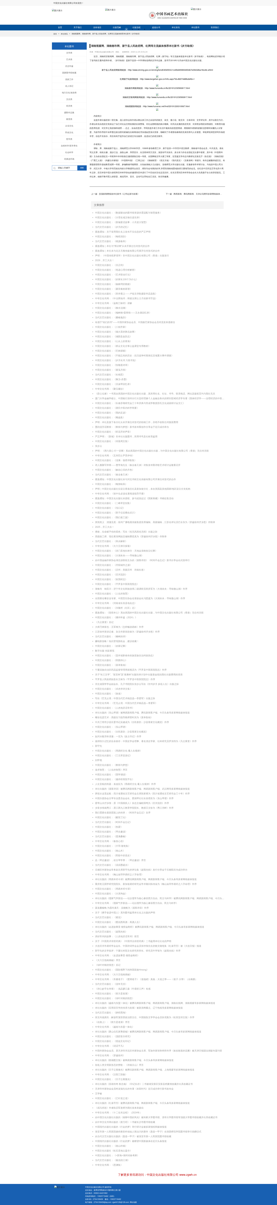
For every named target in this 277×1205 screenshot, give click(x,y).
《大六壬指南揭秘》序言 (107, 960)
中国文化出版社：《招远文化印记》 (113, 1041)
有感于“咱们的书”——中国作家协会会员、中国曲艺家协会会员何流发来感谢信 (135, 322)
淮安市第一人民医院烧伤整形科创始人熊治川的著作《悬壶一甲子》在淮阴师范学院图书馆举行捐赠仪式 (148, 1131)
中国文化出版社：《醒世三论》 (111, 817)
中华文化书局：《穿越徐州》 (110, 1055)
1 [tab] (126, 29)
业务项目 (97, 27)
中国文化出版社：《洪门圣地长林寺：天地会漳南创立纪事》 (126, 551)
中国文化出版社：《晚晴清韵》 (111, 236)
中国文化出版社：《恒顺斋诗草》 (112, 365)
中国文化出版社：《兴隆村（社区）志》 (116, 608)
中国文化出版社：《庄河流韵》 (111, 574)
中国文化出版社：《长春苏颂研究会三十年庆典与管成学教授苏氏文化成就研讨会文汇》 (140, 403)
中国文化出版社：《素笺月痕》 (111, 370)
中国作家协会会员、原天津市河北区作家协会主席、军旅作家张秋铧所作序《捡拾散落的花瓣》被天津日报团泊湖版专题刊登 (158, 1050)
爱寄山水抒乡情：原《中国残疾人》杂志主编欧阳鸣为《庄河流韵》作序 (132, 803)
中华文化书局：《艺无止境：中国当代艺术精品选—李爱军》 (126, 703)
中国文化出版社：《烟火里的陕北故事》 (116, 332)
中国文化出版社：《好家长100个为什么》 (116, 279)
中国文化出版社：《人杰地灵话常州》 (114, 708)
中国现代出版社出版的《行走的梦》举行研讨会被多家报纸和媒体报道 (131, 1127)
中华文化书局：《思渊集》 (109, 1165)
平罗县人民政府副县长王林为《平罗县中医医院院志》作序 (125, 679)
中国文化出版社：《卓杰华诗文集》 (113, 689)
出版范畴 (117, 27)
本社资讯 (176, 27)
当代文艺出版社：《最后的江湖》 (112, 1160)
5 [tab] (150, 29)
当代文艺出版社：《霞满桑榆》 (111, 836)
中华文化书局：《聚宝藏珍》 (110, 389)
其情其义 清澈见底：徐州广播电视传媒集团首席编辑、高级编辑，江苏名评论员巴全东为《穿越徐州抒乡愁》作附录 (155, 522)
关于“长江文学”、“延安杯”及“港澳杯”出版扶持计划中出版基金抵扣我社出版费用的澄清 (139, 674)
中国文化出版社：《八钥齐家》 (111, 327)
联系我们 (215, 27)
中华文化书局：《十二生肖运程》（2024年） (118, 1112)
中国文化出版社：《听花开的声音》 (113, 432)
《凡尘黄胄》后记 (104, 622)
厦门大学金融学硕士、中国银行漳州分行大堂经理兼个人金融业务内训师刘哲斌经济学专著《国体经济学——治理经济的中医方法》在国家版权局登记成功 (160, 398)
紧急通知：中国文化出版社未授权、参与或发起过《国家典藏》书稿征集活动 (134, 498)
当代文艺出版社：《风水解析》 (111, 541)
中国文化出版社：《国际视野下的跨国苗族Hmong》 (122, 970)
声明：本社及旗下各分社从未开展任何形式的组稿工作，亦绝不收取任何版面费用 (136, 422)
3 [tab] (138, 29)
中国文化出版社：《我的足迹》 (111, 412)
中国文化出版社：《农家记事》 (111, 646)
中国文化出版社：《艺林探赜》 (111, 351)
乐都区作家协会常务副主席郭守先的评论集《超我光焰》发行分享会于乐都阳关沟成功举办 (141, 870)
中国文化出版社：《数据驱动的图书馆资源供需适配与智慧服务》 (128, 213)
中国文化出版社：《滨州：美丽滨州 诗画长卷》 (120, 570)
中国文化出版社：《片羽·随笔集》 (112, 846)
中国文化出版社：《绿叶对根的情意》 (114, 998)
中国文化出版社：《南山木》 (110, 851)
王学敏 (98, 1093)
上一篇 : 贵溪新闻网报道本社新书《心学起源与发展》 (115, 194)
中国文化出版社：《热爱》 (109, 827)
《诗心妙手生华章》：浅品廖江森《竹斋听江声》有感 (122, 989)
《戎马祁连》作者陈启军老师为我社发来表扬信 (119, 1108)
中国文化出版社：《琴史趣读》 (111, 831)
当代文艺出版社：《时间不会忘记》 (113, 822)
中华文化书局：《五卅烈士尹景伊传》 (114, 455)
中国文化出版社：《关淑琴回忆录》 (113, 384)
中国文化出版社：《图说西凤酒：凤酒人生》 (118, 922)
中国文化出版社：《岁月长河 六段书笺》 (116, 360)
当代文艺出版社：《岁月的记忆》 (112, 227)
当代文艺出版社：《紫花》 (109, 917)
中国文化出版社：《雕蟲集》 (110, 417)
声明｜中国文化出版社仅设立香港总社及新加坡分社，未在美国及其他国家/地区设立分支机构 (142, 489)
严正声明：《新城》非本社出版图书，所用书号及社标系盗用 (126, 436)
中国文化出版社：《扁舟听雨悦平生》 (114, 779)
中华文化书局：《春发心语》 (110, 841)
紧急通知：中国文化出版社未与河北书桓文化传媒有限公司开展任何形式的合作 (135, 479)
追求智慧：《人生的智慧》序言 (111, 770)
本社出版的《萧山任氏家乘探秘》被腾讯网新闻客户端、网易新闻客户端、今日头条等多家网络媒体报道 (148, 1031)
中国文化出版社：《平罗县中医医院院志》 (117, 584)
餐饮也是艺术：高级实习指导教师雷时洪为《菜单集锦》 (124, 717)
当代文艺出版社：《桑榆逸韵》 (111, 317)
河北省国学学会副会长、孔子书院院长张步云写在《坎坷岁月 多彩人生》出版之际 (137, 684)
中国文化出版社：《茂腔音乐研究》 (113, 1036)
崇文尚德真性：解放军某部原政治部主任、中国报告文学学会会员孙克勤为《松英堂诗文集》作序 (144, 1017)
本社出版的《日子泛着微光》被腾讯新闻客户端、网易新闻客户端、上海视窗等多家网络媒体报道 (144, 1070)
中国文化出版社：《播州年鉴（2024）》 (116, 617)
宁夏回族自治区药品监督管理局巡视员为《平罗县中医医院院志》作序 (131, 670)
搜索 (82, 168)
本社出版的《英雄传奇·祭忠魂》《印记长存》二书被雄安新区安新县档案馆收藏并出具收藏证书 (144, 1084)
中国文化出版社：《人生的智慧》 (112, 593)
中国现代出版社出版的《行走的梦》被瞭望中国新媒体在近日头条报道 (131, 1141)
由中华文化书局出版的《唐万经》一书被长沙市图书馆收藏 (125, 1122)
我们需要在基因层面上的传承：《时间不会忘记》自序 (122, 812)
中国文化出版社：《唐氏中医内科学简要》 (117, 408)
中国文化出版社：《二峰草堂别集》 (113, 503)
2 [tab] (132, 29)
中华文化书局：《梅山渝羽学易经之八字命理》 (119, 874)
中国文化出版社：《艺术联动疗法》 (113, 274)
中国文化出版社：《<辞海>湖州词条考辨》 (117, 1155)
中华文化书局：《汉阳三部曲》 (111, 1074)
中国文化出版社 (190, 60)
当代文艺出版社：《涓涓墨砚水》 (112, 865)
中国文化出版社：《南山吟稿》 (111, 1146)
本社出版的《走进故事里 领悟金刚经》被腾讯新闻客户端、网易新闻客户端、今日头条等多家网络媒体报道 (149, 927)
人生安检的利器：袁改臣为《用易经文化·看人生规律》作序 (125, 784)
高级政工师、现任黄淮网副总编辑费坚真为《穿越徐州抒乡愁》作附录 (131, 536)
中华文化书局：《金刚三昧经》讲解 (113, 303)
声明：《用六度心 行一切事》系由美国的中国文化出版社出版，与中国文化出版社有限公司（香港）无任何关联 (152, 451)
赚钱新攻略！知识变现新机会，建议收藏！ (117, 641)
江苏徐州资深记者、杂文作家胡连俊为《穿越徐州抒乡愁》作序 (127, 631)
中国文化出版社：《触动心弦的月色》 (114, 470)
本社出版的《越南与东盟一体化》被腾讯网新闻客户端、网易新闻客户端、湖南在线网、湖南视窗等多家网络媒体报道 (155, 1003)
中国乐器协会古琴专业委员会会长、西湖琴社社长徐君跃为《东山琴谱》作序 (134, 798)
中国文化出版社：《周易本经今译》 (113, 889)
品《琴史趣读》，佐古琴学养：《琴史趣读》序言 (120, 860)
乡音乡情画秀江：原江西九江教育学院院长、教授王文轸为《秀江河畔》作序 (134, 808)
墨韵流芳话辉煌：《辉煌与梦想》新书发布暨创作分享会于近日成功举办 (132, 427)
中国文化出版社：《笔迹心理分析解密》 (116, 270)
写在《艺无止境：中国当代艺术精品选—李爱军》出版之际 (125, 698)
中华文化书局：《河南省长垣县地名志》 (116, 603)
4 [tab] (144, 29)
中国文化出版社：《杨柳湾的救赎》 (113, 284)
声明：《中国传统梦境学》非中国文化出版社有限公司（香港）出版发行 (132, 255)
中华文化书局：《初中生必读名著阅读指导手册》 (120, 493)
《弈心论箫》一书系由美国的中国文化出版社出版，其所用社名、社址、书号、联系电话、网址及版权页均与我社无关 (155, 393)
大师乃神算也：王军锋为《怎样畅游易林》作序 (119, 627)
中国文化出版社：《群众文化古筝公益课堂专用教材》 (122, 346)
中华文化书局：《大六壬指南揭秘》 (113, 974)
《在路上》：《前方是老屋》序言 (112, 1022)
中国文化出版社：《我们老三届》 (112, 517)
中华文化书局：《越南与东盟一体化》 (114, 1027)
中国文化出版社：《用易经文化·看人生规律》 (118, 751)
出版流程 (136, 27)
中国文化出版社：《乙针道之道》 (112, 1098)
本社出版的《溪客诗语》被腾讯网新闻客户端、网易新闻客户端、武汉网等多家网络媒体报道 (142, 789)
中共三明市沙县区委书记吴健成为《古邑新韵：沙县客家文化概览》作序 (132, 722)
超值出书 (156, 27)
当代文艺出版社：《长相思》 (110, 374)
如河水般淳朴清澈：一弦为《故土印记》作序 (118, 736)
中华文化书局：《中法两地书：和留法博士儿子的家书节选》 (126, 298)
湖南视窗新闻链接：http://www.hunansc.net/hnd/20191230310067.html (157, 106)
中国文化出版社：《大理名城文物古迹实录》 (118, 217)
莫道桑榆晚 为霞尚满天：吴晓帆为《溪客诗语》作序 (122, 908)
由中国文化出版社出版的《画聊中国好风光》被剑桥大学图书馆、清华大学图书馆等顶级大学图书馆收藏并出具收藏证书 (156, 1117)
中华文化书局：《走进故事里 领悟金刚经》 (117, 955)
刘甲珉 (98, 760)
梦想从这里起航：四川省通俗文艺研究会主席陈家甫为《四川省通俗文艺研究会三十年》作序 (142, 793)
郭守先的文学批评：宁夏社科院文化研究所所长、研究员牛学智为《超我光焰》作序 (137, 950)
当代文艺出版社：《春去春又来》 (112, 474)
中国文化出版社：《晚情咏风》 (111, 484)
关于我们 (78, 27)
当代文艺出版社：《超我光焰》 (111, 931)
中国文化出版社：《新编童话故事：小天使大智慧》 (121, 222)
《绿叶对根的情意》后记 (107, 965)
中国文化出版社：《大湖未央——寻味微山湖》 (119, 555)
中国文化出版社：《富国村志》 (111, 579)
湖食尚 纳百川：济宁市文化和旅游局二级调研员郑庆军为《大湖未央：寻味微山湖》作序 (141, 589)
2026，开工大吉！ (104, 260)
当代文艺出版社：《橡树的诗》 (111, 636)
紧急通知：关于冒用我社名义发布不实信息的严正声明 (122, 232)
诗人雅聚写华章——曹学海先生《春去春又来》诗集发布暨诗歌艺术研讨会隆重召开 (137, 465)
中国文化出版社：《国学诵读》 (111, 774)
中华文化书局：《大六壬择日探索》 (113, 546)
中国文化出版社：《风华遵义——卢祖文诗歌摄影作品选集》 (126, 293)
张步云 (98, 446)
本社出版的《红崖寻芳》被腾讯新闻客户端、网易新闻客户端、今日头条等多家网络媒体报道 (142, 1103)
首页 (60, 27)
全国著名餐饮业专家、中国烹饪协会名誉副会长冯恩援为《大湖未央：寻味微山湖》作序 (140, 598)
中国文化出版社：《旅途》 (109, 693)
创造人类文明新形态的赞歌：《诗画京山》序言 (119, 1065)
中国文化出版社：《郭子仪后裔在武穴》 (116, 512)
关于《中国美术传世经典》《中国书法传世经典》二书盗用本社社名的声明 (133, 941)
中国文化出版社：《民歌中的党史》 (113, 855)
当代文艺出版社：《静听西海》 (111, 1012)
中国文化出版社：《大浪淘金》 (111, 893)
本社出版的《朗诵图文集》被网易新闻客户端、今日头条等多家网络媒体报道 (134, 1060)
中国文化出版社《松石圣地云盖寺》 (113, 1150)
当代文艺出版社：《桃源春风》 (111, 241)
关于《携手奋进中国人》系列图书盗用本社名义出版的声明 (125, 912)
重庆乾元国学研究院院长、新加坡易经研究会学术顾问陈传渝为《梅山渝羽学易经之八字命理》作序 (146, 884)
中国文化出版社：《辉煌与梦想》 (112, 765)
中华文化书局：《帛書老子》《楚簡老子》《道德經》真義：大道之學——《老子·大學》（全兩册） (146, 979)
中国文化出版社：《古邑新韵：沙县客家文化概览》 (121, 731)
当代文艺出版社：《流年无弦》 (111, 984)
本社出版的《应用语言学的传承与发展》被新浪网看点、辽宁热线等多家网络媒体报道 (139, 1008)
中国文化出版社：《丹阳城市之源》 (113, 565)
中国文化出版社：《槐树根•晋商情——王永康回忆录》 (123, 312)
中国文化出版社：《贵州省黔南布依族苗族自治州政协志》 (125, 655)
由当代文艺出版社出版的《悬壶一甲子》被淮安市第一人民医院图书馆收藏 (133, 1136)
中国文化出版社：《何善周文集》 (112, 441)
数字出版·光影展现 (104, 651)
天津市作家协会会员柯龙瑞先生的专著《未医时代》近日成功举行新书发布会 (134, 1089)
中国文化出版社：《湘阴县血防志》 (113, 336)
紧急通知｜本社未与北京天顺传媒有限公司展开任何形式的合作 (127, 251)
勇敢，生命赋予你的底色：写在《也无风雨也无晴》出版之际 (126, 532)
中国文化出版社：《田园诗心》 (111, 660)
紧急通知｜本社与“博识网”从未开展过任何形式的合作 (122, 246)
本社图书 (195, 27)
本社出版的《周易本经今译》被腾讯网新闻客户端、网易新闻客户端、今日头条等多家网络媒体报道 (146, 879)
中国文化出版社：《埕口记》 (110, 508)
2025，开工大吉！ (104, 527)
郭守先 (98, 746)
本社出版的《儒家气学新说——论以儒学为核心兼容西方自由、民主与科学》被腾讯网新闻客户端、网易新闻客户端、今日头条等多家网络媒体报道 (160, 898)
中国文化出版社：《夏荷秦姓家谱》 (113, 289)
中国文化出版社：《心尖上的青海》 (113, 341)
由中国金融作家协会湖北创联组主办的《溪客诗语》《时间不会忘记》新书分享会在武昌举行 (142, 560)
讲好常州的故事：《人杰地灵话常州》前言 (117, 936)
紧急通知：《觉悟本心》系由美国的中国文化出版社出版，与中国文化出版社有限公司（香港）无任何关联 (149, 612)
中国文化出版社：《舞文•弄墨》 (111, 379)
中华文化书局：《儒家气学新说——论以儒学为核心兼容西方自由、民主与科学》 (136, 903)
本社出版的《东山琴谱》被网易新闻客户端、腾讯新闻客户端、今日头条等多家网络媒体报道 (142, 712)
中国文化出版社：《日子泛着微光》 (113, 1079)
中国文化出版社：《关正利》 (110, 265)
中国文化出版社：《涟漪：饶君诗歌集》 (116, 460)
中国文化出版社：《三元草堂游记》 (113, 755)
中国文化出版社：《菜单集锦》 (111, 665)
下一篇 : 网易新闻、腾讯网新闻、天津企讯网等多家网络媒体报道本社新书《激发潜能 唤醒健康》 (194, 194)
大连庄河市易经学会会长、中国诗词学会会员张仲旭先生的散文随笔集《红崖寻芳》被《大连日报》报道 (148, 946)
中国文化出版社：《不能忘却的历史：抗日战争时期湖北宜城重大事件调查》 (134, 355)
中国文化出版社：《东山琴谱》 (111, 727)
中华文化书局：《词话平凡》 (110, 1046)
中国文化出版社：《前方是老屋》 (112, 993)
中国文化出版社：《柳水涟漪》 (111, 308)
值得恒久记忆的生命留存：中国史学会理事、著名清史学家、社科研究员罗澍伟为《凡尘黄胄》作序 (146, 741)
